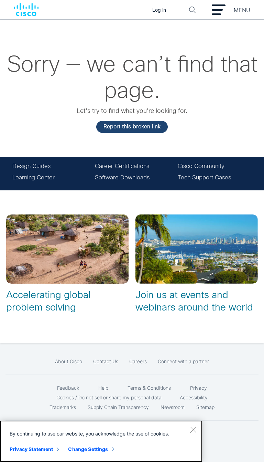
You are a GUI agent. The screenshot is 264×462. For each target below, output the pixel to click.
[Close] (193, 429)
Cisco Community (201, 166)
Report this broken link (132, 126)
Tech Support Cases (204, 177)
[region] (101, 441)
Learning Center (33, 177)
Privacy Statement (31, 449)
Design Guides (31, 166)
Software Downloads (122, 177)
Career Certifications (122, 166)
